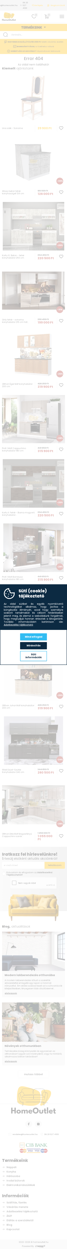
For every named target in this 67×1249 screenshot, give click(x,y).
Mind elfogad (33, 636)
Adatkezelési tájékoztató (18, 624)
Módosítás (34, 645)
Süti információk (33, 656)
